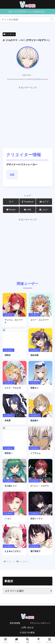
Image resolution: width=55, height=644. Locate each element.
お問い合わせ (27, 627)
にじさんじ (10, 34)
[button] (52, 19)
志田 (12, 174)
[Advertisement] (27, 117)
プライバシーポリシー (40, 623)
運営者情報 (15, 623)
